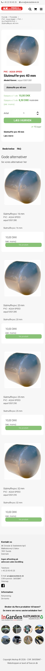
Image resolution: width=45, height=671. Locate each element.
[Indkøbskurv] (35, 9)
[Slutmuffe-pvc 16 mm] (22, 189)
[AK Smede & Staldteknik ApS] (11, 8)
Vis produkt (23, 245)
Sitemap (4, 581)
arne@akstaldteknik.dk (30, 2)
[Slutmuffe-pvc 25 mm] (22, 373)
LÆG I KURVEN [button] (22, 120)
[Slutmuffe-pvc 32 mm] (22, 464)
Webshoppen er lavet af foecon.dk (22, 663)
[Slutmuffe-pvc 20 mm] (22, 281)
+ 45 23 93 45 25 (10, 2)
